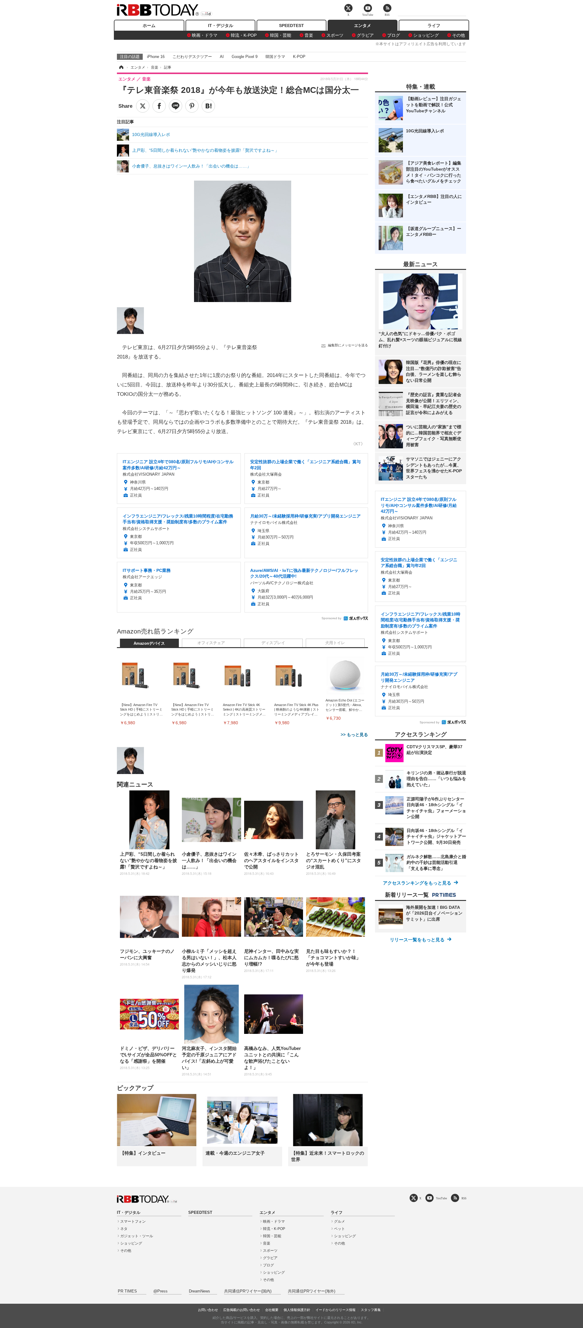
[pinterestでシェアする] (192, 106)
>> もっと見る (354, 734)
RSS (464, 1198)
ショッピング (426, 35)
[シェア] (159, 106)
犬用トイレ (335, 643)
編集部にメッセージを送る (348, 345)
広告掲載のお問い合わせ (241, 1310)
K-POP (299, 56)
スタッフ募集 (371, 1310)
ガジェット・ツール (136, 1236)
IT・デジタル (220, 25)
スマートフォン (133, 1221)
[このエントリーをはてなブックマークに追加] (208, 106)
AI (222, 56)
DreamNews (199, 1291)
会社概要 (271, 1310)
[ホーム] (121, 67)
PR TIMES (127, 1291)
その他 (458, 35)
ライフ (434, 25)
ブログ (393, 35)
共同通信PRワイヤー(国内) (247, 1291)
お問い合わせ (208, 1310)
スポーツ (334, 35)
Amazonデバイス (149, 643)
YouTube (441, 1198)
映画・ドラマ (204, 35)
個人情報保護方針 (297, 1310)
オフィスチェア (211, 643)
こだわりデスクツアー (192, 56)
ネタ (124, 1229)
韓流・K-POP (244, 35)
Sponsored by (331, 618)
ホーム (149, 25)
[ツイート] (142, 106)
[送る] (175, 106)
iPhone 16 (156, 56)
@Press (160, 1291)
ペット (339, 1229)
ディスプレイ (273, 643)
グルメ (339, 1221)
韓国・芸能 (280, 35)
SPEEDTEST (291, 25)
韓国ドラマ (275, 56)
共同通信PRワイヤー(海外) (311, 1291)
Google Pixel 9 (244, 56)
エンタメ (362, 25)
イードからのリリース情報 (335, 1310)
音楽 (309, 35)
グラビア (365, 35)
